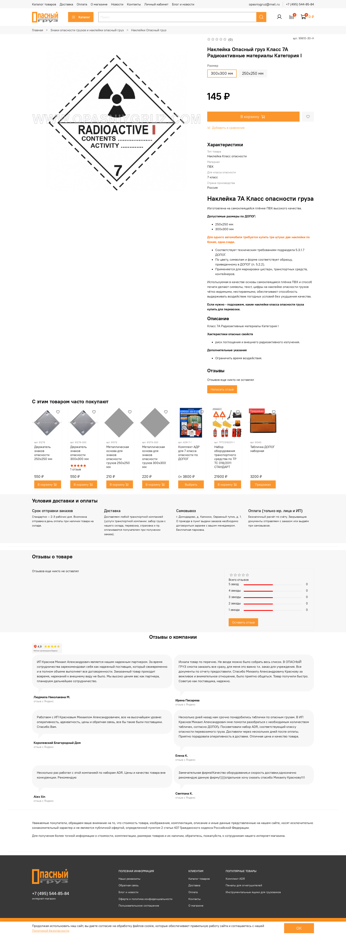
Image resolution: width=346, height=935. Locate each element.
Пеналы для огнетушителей (244, 885)
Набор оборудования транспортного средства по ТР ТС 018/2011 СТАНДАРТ (225, 457)
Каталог (84, 17)
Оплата (82, 4)
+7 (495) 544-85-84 (300, 4)
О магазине (99, 4)
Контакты (134, 4)
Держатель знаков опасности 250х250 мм (43, 453)
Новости (117, 4)
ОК (299, 928)
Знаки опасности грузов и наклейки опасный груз (87, 30)
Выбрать (191, 484)
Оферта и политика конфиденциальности (145, 899)
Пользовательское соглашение (139, 905)
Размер (212, 66)
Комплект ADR (235, 879)
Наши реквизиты (129, 879)
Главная (37, 30)
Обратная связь (129, 885)
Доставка (66, 4)
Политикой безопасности (50, 931)
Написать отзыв (222, 389)
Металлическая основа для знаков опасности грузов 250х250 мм (118, 457)
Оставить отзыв (243, 622)
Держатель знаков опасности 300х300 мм (79, 453)
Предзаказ (263, 484)
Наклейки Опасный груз (148, 30)
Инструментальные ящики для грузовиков (253, 892)
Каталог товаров (44, 4)
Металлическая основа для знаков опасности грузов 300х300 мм (154, 457)
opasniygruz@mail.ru (264, 4)
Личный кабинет (156, 4)
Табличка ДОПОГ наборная (262, 449)
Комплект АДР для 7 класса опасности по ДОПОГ (189, 453)
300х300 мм (222, 73)
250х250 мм (253, 73)
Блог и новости (183, 4)
